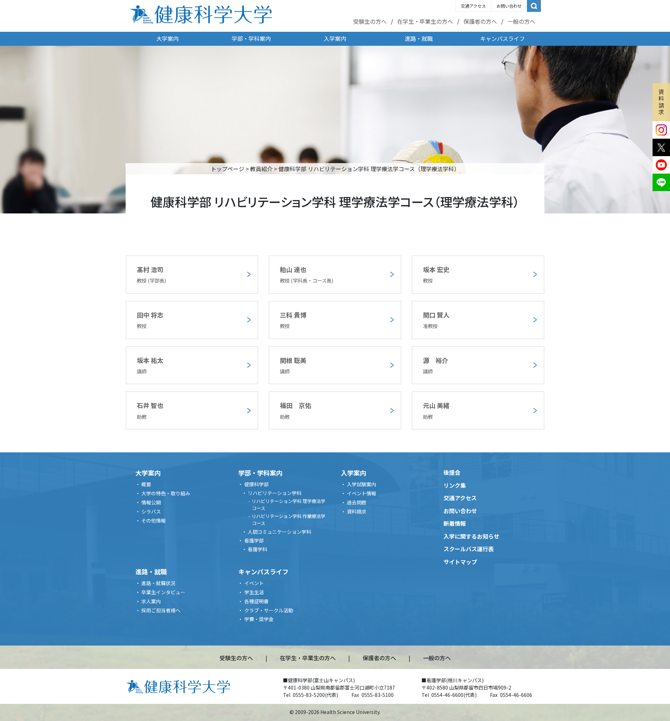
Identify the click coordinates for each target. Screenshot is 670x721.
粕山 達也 (306, 274)
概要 (146, 484)
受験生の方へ (370, 21)
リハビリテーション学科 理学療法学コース (288, 504)
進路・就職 (419, 38)
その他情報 (153, 520)
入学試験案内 (361, 484)
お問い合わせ (509, 6)
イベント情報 (361, 493)
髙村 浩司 (151, 274)
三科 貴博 (293, 319)
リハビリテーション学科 (275, 492)
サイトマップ (460, 562)
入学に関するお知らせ (471, 536)
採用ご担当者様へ (160, 610)
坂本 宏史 (436, 274)
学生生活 (254, 592)
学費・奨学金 (259, 619)
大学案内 (167, 38)
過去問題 (356, 502)
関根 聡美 (293, 365)
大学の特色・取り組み (165, 493)
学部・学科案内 (251, 38)
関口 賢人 (436, 319)
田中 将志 (150, 319)
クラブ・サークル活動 (268, 610)
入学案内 (335, 38)
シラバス (151, 511)
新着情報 (455, 523)
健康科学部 (256, 484)
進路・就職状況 (158, 583)
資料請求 (661, 101)
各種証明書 (256, 601)
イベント (254, 583)
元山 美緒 (436, 410)
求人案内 (151, 601)
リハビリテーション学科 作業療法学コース (288, 519)
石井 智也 (150, 410)
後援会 (452, 472)
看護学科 (257, 549)
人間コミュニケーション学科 (279, 531)
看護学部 (254, 540)
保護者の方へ (480, 21)
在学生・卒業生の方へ (425, 21)
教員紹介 (261, 169)
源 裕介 (435, 365)
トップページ (227, 169)
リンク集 (455, 485)
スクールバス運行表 (469, 549)
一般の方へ (521, 21)
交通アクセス (473, 6)
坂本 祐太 (150, 365)
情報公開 (151, 502)
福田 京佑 (295, 410)
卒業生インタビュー (163, 592)
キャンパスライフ (502, 38)
